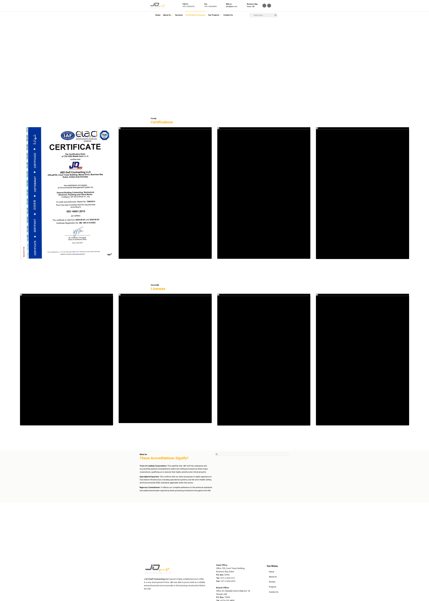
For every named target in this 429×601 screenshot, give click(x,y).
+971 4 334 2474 (210, 6)
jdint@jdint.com (231, 6)
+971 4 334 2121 (188, 6)
